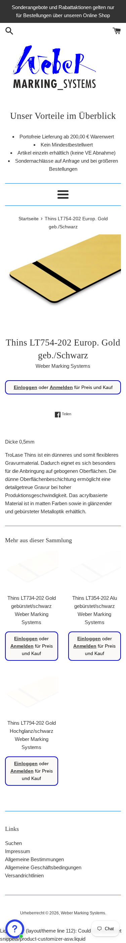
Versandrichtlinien (24, 875)
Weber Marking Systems (83, 913)
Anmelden (61, 387)
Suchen (13, 843)
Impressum (17, 851)
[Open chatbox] (14, 928)
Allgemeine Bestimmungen (34, 859)
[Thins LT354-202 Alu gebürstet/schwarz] (94, 571)
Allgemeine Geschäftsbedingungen (43, 867)
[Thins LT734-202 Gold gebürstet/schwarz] (31, 571)
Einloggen (25, 387)
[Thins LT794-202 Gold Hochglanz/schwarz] (31, 696)
